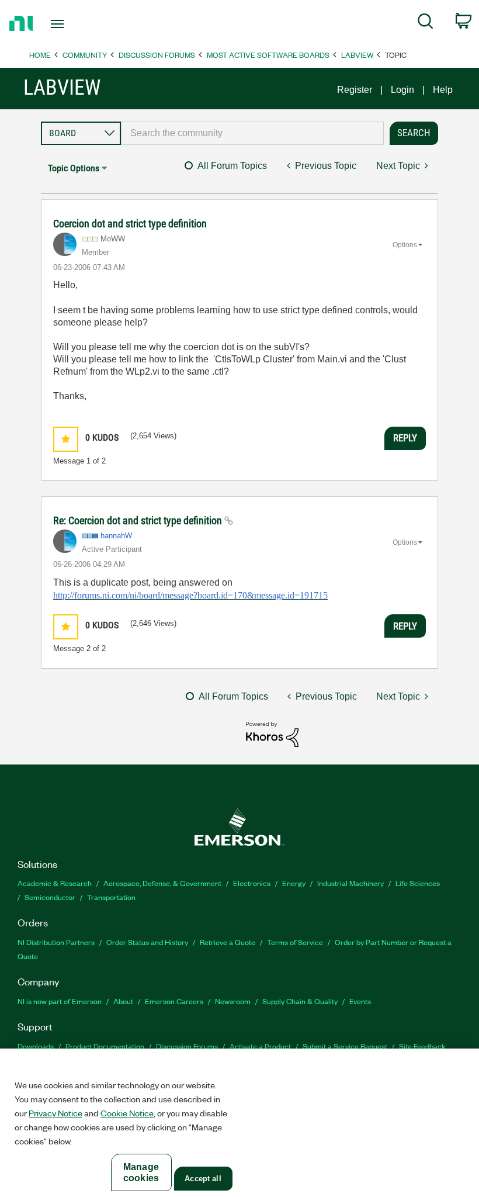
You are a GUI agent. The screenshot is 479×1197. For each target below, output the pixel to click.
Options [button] (405, 245)
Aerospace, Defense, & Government (162, 882)
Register (354, 90)
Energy (294, 882)
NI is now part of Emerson (60, 1000)
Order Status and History (147, 941)
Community (85, 54)
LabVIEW (357, 54)
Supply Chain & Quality (300, 1000)
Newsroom (233, 1000)
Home (40, 54)
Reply (405, 438)
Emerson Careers (174, 1000)
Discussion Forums (157, 54)
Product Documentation (104, 1045)
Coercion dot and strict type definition (130, 223)
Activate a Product (260, 1045)
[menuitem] (425, 23)
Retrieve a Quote (227, 941)
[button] (66, 439)
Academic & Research (55, 882)
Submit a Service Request (345, 1045)
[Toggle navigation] (72, 24)
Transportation (111, 896)
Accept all (203, 1178)
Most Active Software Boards (268, 54)
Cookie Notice (127, 1113)
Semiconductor (50, 896)
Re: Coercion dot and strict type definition (138, 520)
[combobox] (252, 133)
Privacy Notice (55, 1113)
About (123, 1000)
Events (360, 1000)
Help (443, 90)
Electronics (251, 882)
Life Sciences (417, 882)
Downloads (36, 1045)
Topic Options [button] (73, 168)
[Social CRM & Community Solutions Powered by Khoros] (272, 734)
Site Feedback (422, 1045)
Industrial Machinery (350, 882)
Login (402, 90)
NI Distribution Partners (56, 941)
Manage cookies (141, 1172)
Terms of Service (295, 941)
